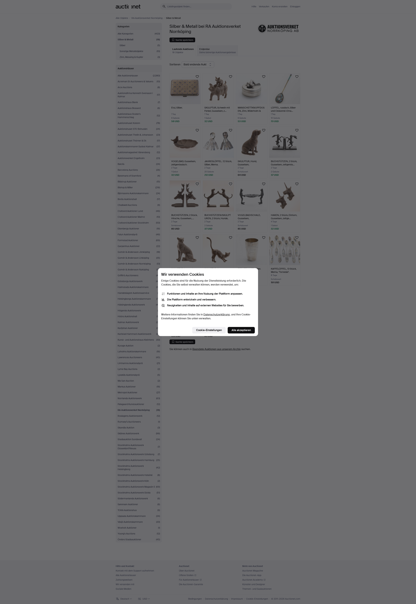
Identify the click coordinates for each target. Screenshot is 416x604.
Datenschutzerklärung (216, 314)
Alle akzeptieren (241, 330)
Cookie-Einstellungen (209, 330)
